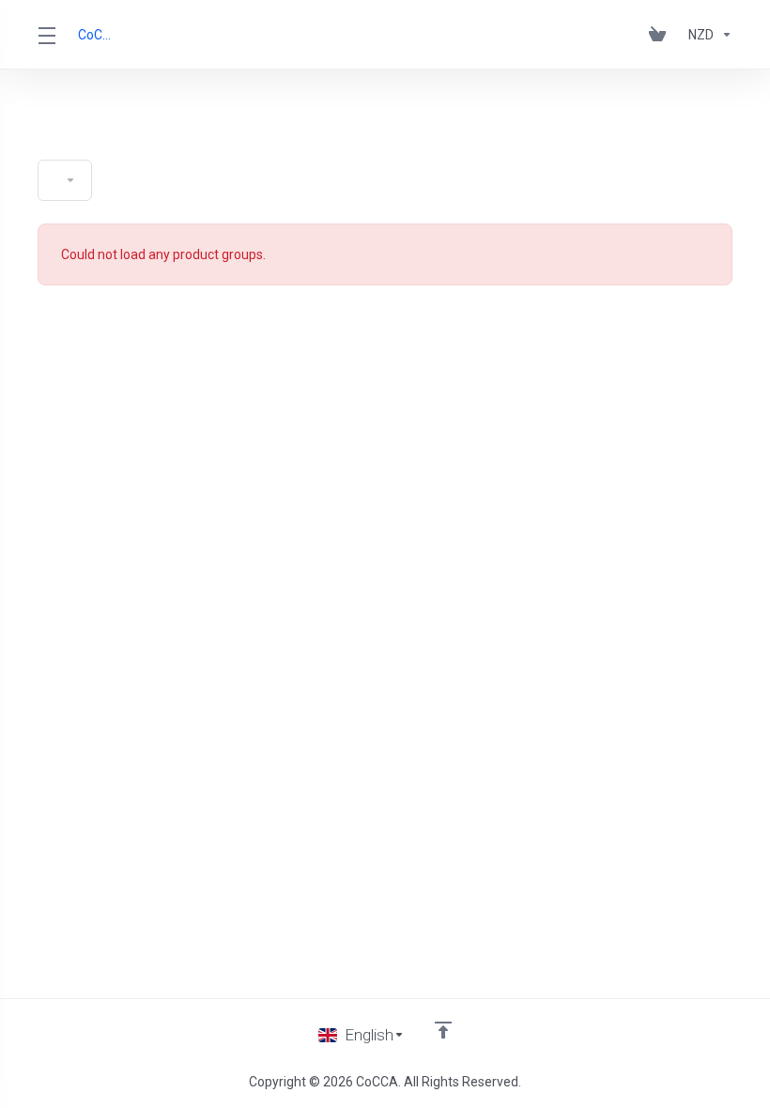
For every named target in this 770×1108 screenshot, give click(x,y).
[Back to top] (443, 1030)
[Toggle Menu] (46, 35)
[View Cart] (661, 35)
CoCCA (96, 34)
